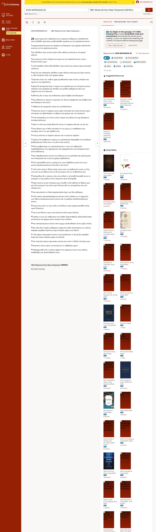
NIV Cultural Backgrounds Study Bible (110, 295)
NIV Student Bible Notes (126, 353)
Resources (108, 22)
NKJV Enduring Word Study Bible (109, 472)
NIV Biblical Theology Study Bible (108, 264)
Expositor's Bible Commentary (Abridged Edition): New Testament (127, 102)
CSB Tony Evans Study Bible (109, 174)
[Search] (149, 10)
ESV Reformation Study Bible (109, 203)
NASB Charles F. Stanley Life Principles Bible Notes (109, 233)
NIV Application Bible (125, 231)
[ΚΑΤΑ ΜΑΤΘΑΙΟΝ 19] (25, 143)
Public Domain (39, 269)
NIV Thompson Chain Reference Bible (126, 382)
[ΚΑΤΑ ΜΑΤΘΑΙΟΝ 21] (97, 143)
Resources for (117, 53)
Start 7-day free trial (115, 45)
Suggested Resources (115, 76)
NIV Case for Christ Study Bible (127, 264)
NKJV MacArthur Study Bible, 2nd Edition (126, 501)
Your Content (132, 22)
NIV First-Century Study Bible (126, 294)
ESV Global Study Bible (126, 174)
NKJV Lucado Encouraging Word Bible (110, 501)
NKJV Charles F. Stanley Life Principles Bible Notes (109, 442)
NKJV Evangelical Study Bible (126, 472)
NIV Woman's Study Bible (108, 411)
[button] (144, 2)
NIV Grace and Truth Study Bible (109, 324)
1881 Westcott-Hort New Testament (46, 265)
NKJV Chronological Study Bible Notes (127, 440)
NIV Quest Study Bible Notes (109, 353)
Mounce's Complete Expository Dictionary (107, 134)
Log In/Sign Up (146, 2)
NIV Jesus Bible (125, 323)
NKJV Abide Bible (126, 411)
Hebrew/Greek (120, 22)
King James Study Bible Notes (126, 203)
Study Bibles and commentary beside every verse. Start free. (79, 2)
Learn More (132, 45)
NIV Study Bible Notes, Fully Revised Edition (109, 101)
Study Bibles (111, 150)
